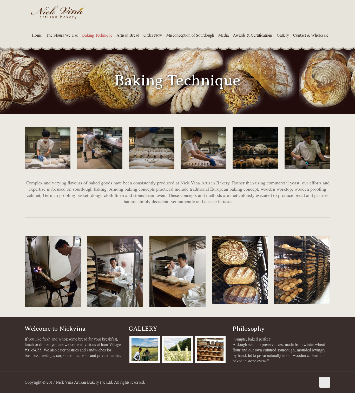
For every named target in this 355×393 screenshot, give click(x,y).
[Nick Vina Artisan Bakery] (57, 11)
